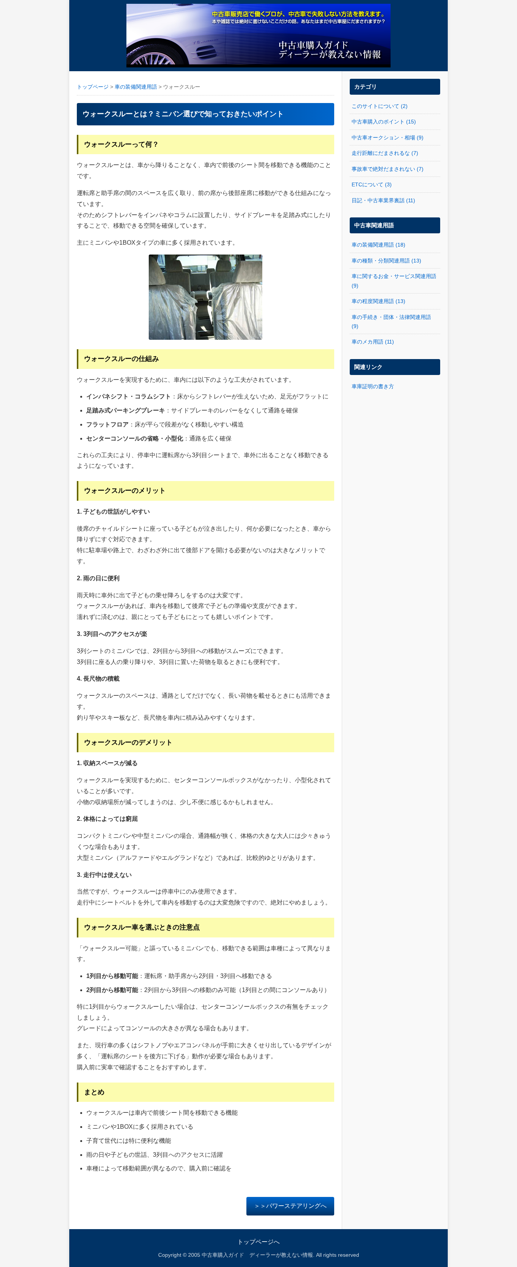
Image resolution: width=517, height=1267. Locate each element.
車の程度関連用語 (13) (378, 301)
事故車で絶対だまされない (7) (388, 169)
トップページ (93, 87)
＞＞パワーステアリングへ (290, 1206)
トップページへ (258, 1242)
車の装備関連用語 (136, 87)
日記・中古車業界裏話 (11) (383, 200)
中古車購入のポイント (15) (384, 122)
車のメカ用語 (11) (373, 342)
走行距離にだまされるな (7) (385, 153)
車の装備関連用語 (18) (378, 245)
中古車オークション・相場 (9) (388, 137)
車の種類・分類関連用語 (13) (386, 261)
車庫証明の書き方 (373, 386)
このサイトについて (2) (380, 106)
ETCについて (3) (372, 184)
